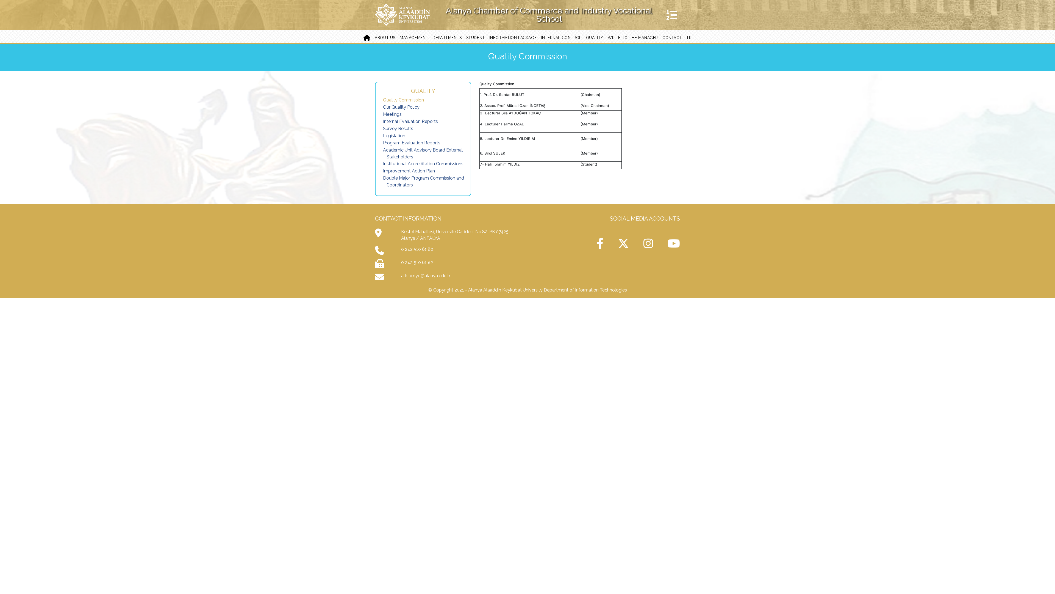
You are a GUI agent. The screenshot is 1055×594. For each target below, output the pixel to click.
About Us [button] (385, 37)
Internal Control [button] (561, 37)
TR (689, 37)
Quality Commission (403, 100)
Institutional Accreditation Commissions (423, 163)
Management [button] (414, 37)
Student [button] (475, 37)
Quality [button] (594, 37)
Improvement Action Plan (409, 171)
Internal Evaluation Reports (410, 121)
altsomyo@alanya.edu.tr (425, 275)
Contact (672, 37)
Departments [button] (447, 37)
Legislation (394, 135)
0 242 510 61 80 (417, 249)
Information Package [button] (513, 37)
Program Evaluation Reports (411, 142)
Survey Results (398, 128)
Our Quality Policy (401, 107)
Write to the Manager (633, 37)
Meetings (392, 114)
